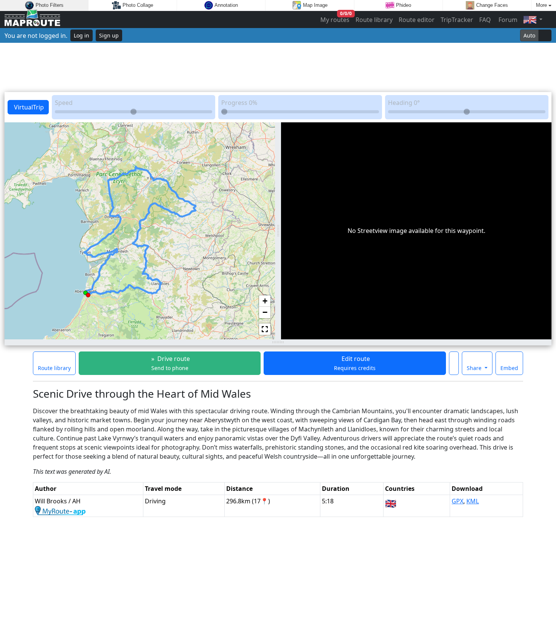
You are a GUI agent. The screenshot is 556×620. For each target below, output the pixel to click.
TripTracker (457, 20)
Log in (81, 35)
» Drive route (170, 363)
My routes (335, 18)
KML (472, 501)
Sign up (109, 35)
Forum (507, 20)
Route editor (417, 20)
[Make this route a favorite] (454, 363)
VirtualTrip (28, 107)
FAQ (485, 20)
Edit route (355, 363)
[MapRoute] (32, 19)
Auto (529, 35)
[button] (88, 293)
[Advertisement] (278, 67)
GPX (457, 501)
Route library (374, 20)
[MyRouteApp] (60, 510)
